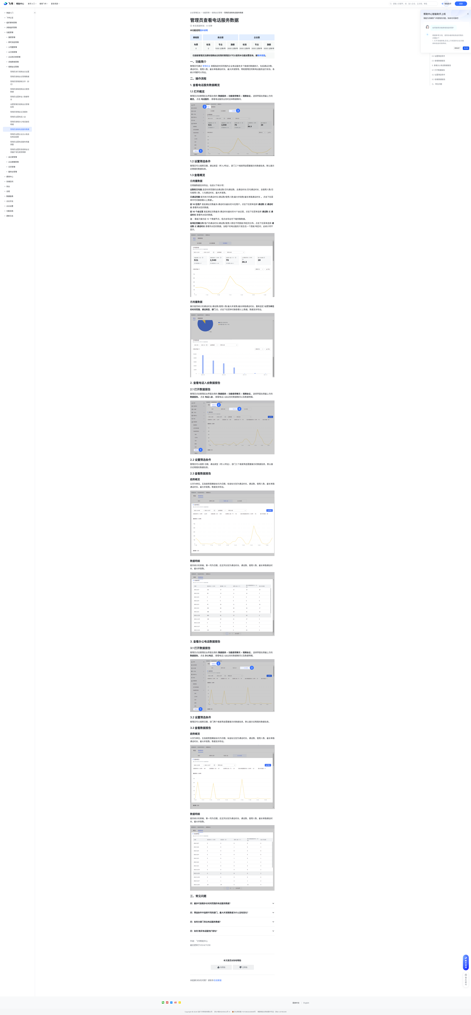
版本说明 (204, 30)
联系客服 (261, 55)
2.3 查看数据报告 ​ (439, 61)
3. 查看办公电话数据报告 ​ (441, 65)
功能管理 (206, 13)
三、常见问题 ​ (437, 84)
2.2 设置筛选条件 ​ (438, 56)
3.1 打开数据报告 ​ (438, 70)
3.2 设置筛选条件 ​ (439, 75)
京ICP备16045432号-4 (222, 1012)
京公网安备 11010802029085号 (245, 1012)
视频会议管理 (217, 13)
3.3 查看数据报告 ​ (439, 79)
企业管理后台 (195, 13)
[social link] (164, 1002)
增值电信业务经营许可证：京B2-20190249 (272, 1012)
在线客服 (218, 980)
